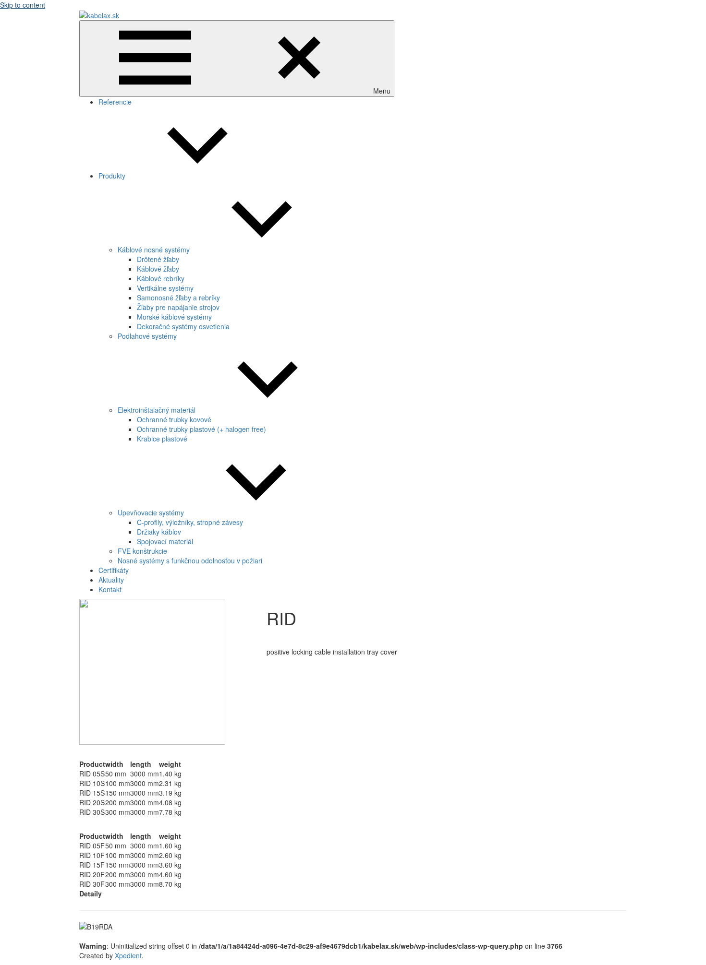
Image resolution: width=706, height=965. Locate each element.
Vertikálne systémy (165, 288)
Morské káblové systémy (174, 317)
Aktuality (111, 579)
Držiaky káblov (159, 531)
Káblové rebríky (160, 278)
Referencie (115, 102)
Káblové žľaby (158, 269)
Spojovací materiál (165, 541)
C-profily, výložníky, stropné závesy (190, 522)
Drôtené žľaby (158, 259)
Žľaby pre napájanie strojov (178, 307)
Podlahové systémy (147, 336)
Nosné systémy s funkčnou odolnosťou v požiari (190, 560)
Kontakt (110, 589)
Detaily (90, 893)
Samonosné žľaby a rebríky (178, 297)
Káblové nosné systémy (154, 249)
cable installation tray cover (303, 638)
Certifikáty (113, 570)
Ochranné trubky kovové (174, 419)
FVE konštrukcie (142, 551)
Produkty (111, 175)
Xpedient (128, 955)
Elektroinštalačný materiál (156, 410)
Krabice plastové (162, 438)
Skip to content (22, 5)
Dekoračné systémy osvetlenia (183, 326)
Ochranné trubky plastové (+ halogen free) (201, 429)
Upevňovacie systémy (151, 512)
